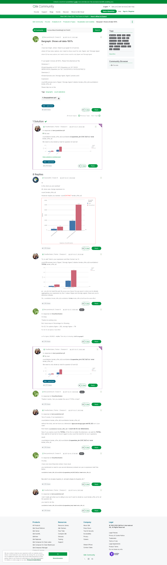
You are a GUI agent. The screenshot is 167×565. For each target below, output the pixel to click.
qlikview (126, 43)
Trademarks (112, 538)
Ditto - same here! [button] (48, 106)
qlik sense (113, 35)
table (119, 41)
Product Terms (113, 546)
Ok (58, 554)
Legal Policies (113, 533)
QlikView (35, 536)
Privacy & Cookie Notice (116, 535)
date (123, 35)
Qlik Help (131, 7)
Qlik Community (38, 22)
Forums (47, 22)
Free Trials (61, 531)
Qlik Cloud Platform (39, 528)
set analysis (113, 41)
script (128, 35)
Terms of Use (113, 541)
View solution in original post (52, 157)
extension (116, 49)
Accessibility (87, 534)
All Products (36, 525)
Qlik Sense (36, 531)
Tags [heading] (111, 31)
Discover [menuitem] (66, 12)
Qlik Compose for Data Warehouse (44, 545)
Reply (96, 110)
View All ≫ (112, 54)
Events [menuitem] (58, 12)
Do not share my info (116, 549)
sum (111, 49)
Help (119, 11)
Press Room (87, 528)
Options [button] (132, 22)
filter (123, 38)
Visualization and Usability (85, 22)
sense (119, 35)
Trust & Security (89, 531)
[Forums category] (110, 65)
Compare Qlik (62, 534)
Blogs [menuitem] (51, 12)
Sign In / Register (128, 11)
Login (76, 2)
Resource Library (63, 525)
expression (113, 38)
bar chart (117, 46)
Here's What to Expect (99, 16)
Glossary (61, 536)
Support (60, 542)
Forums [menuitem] (36, 12)
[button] (101, 37)
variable (124, 46)
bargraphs (49, 92)
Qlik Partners (62, 528)
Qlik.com (114, 7)
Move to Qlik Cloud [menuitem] (77, 12)
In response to (54, 130)
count (111, 46)
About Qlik (87, 525)
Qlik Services (123, 7)
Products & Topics (69, 22)
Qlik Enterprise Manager (40, 547)
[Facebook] (92, 559)
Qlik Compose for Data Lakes (42, 542)
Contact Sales (88, 547)
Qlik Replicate (37, 539)
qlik (128, 38)
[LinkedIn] (88, 559)
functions (120, 43)
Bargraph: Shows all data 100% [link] (106, 22)
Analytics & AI (56, 22)
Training (60, 539)
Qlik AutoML (36, 534)
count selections (59, 92)
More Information (58, 558)
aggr (129, 46)
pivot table (113, 43)
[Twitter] (85, 559)
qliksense (125, 41)
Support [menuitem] (44, 12)
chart (119, 38)
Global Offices (88, 545)
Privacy (86, 536)
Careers (86, 539)
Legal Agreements (114, 544)
